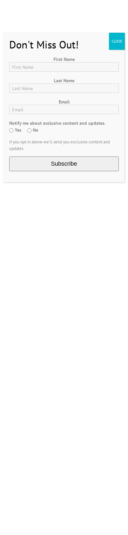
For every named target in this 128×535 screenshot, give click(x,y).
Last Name (64, 80)
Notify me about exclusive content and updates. (57, 123)
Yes (17, 130)
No (35, 130)
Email (64, 102)
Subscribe (64, 163)
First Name (64, 59)
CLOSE (117, 41)
